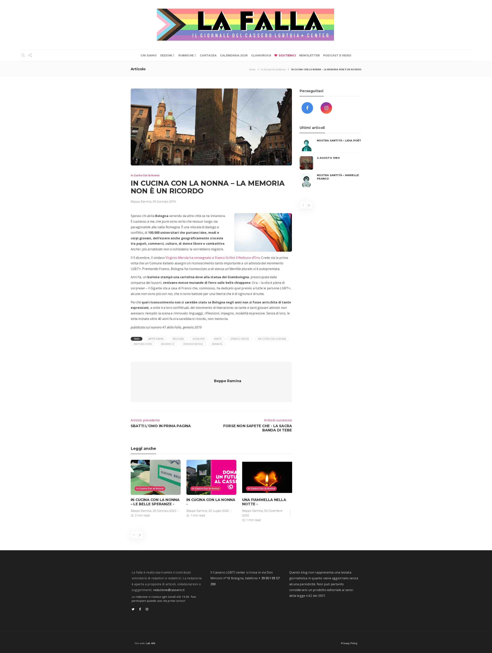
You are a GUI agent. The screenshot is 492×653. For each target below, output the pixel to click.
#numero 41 (168, 344)
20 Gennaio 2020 (164, 511)
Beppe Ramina (141, 201)
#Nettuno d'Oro (143, 344)
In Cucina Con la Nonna (273, 69)
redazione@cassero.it (168, 590)
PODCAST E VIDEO (337, 55)
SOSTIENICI (287, 55)
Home (252, 69)
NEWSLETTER (309, 55)
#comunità (199, 338)
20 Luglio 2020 (219, 511)
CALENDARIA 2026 (234, 55)
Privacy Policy (349, 643)
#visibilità (217, 344)
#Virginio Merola (193, 344)
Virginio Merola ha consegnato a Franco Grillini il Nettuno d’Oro (212, 258)
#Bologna (178, 338)
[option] (156, 489)
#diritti (218, 338)
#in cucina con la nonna (272, 338)
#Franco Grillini (239, 338)
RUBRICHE (186, 55)
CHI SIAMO (149, 55)
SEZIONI (166, 55)
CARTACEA (208, 55)
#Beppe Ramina (156, 338)
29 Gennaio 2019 (164, 201)
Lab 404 (150, 643)
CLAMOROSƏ (261, 55)
